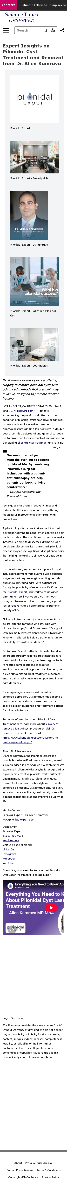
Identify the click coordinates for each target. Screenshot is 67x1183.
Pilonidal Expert (17, 592)
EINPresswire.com (22, 410)
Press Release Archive (39, 1163)
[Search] (45, 30)
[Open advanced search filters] (53, 30)
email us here (11, 840)
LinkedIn (8, 849)
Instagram (9, 854)
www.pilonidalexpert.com (18, 819)
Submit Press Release (20, 1170)
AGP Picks (8, 5)
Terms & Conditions (48, 1170)
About (18, 1163)
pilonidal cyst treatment (32, 442)
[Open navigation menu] (6, 30)
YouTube (8, 863)
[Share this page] (62, 30)
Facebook (9, 858)
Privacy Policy (50, 1177)
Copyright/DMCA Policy (23, 1177)
